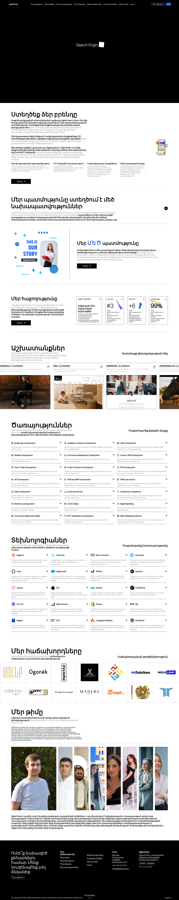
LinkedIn (142, 863)
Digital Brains (13, 4)
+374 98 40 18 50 (119, 865)
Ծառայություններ (64, 4)
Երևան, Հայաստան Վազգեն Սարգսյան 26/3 (119, 858)
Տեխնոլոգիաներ (94, 4)
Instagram (151, 863)
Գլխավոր (65, 857)
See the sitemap (145, 866)
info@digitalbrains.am (120, 869)
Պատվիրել (157, 4)
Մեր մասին (123, 4)
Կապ (132, 4)
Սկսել (19, 181)
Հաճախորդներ (110, 4)
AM (168, 4)
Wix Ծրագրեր (79, 4)
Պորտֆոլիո (49, 4)
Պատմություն (37, 4)
